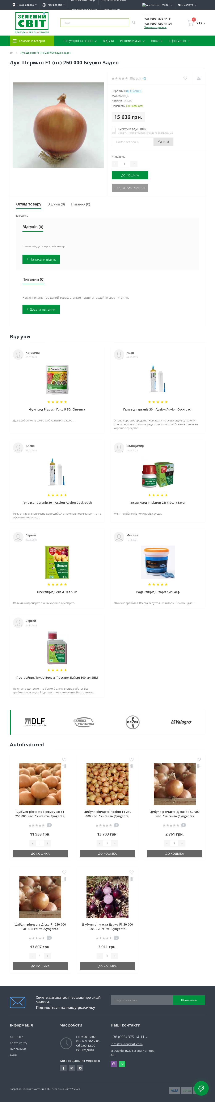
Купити (163, 141)
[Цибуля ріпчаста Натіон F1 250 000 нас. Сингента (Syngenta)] (107, 784)
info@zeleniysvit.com (127, 1044)
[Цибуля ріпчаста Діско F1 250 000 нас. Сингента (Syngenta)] (40, 897)
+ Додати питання (41, 309)
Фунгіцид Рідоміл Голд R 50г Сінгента (57, 409)
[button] (54, 5)
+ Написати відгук (41, 259)
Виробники (18, 1049)
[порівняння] (64, 766)
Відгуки (108, 41)
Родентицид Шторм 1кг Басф (158, 592)
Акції (13, 1055)
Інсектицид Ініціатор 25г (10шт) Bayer (158, 503)
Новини (157, 41)
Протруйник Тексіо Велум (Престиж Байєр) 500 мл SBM (57, 677)
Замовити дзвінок (155, 27)
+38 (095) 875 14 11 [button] (127, 1036)
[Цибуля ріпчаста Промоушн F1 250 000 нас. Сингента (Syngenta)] (40, 784)
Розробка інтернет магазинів (28, 1089)
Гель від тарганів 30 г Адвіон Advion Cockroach (158, 409)
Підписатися (189, 1000)
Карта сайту (18, 1043)
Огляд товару (28, 204)
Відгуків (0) (56, 204)
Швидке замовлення (130, 188)
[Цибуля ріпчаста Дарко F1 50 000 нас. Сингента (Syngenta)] (107, 897)
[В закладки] (64, 759)
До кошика (130, 175)
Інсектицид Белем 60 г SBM (57, 592)
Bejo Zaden (134, 91)
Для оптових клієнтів (84, 9)
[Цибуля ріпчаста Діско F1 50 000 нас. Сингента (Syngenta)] (175, 784)
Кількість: (119, 157)
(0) (144, 78)
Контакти (16, 1037)
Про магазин (112, 9)
